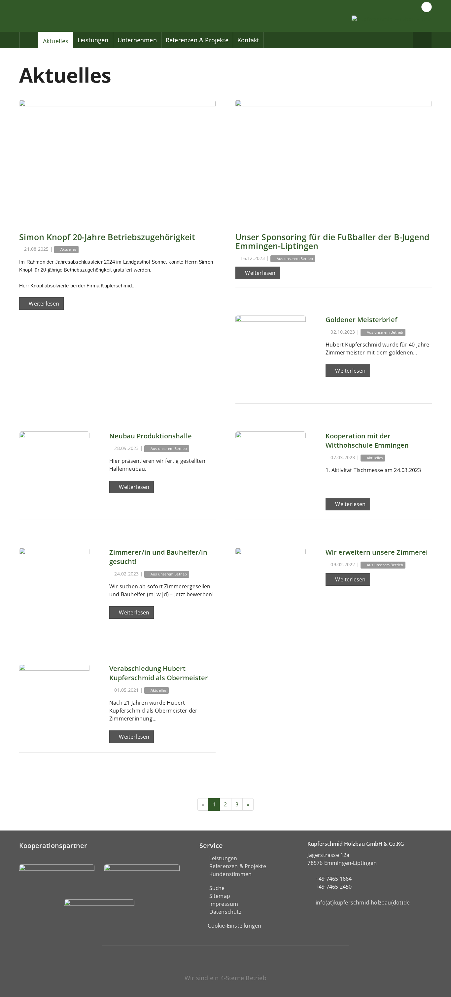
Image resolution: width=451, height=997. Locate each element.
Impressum (223, 903)
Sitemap (219, 896)
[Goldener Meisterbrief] (270, 350)
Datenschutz (225, 911)
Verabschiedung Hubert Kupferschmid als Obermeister (158, 673)
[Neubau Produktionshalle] (54, 466)
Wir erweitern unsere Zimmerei (377, 552)
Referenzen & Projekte (197, 40)
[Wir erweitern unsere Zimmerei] (270, 583)
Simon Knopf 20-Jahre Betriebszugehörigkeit (107, 236)
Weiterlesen (43, 303)
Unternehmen (137, 40)
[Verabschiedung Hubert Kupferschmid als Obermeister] (54, 699)
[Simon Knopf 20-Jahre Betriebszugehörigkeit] (117, 161)
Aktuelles (56, 41)
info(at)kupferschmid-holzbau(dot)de (363, 902)
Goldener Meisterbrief (361, 319)
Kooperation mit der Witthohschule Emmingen (367, 440)
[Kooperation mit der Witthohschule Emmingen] (270, 466)
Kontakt (248, 40)
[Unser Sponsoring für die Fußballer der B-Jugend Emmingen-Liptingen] (333, 161)
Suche (217, 888)
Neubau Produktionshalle (150, 435)
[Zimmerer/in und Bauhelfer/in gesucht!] (54, 583)
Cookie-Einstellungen (234, 925)
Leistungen (93, 40)
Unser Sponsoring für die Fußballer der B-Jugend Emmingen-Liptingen (332, 241)
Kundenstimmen (230, 874)
